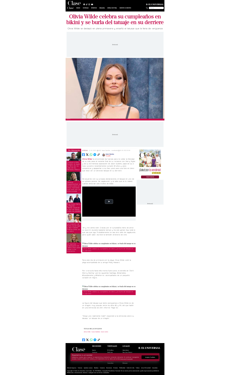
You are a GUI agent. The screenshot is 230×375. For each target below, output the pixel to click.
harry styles (104, 332)
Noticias (85, 8)
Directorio (109, 368)
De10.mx (110, 352)
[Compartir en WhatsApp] (91, 154)
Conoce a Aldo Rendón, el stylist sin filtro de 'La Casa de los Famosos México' (73, 166)
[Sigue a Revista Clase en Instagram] (89, 4)
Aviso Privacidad (146, 368)
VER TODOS (150, 177)
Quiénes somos (88, 368)
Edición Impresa (71, 368)
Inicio (78, 8)
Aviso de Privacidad (126, 359)
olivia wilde (87, 332)
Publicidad (122, 368)
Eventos (94, 8)
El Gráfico (110, 350)
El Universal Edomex (126, 362)
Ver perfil (108, 156)
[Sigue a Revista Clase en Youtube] (92, 4)
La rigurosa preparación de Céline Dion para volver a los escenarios (73, 247)
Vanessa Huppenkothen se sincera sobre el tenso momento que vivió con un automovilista (73, 186)
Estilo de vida (112, 8)
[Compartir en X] (87, 154)
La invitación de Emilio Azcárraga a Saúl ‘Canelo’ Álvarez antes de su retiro (73, 227)
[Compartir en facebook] (83, 154)
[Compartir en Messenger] (94, 154)
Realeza (102, 8)
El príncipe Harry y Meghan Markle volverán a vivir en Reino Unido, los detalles (74, 207)
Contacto (102, 368)
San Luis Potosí (127, 352)
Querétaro (126, 350)
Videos (138, 368)
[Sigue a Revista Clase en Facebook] (84, 4)
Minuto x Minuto (125, 8)
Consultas (110, 363)
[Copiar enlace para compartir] (98, 154)
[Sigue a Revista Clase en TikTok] (87, 4)
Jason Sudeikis (95, 332)
